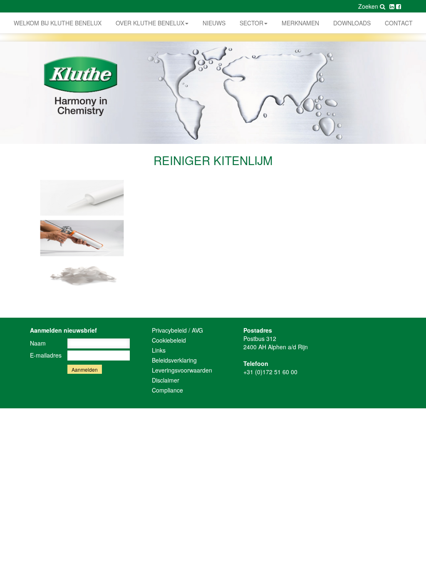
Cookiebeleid (169, 340)
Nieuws (214, 23)
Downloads (352, 23)
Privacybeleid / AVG (177, 330)
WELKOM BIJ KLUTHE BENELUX (58, 23)
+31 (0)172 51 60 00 (270, 372)
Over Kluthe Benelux (150, 23)
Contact (399, 23)
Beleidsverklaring (174, 360)
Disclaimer (165, 380)
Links (159, 350)
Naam (38, 343)
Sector (251, 23)
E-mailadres (46, 355)
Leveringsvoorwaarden (182, 370)
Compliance (167, 390)
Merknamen (300, 23)
